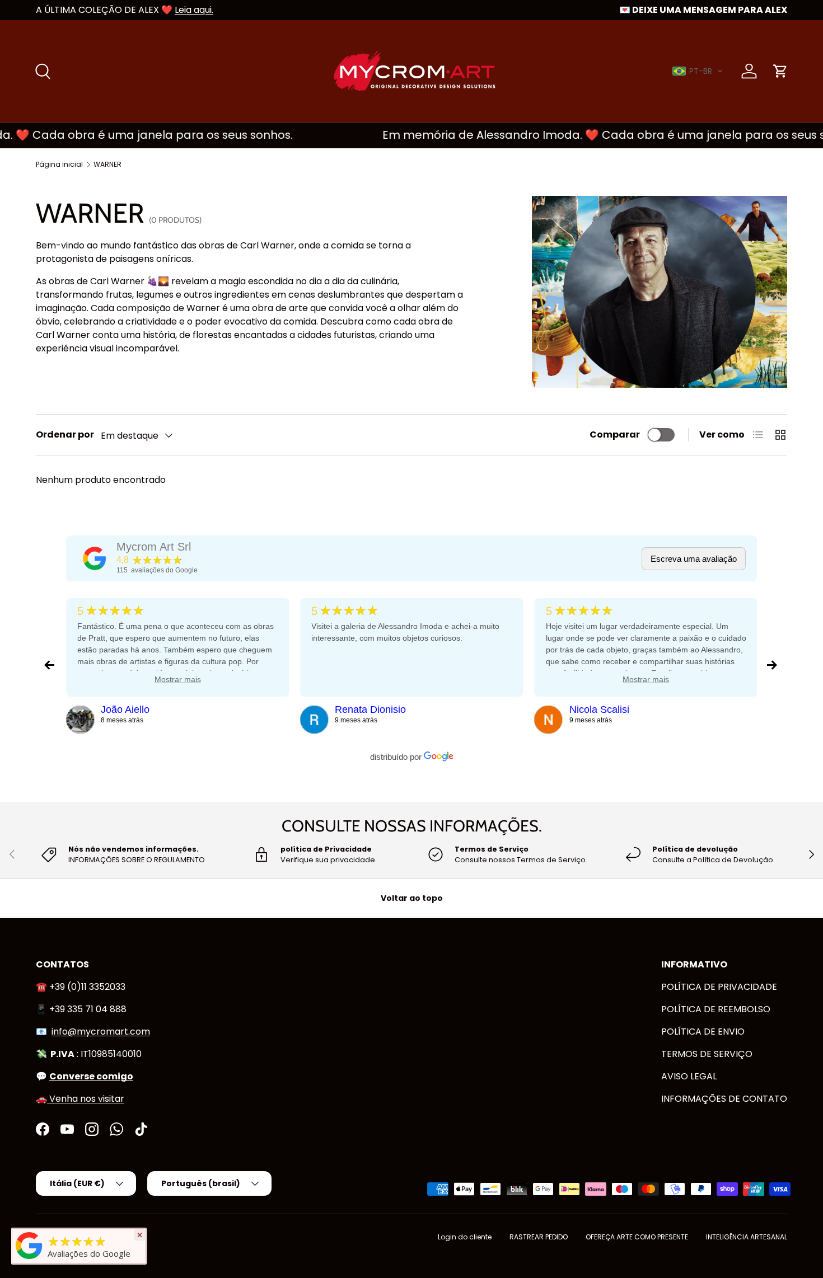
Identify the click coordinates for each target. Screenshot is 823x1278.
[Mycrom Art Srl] (95, 558)
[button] (698, 71)
